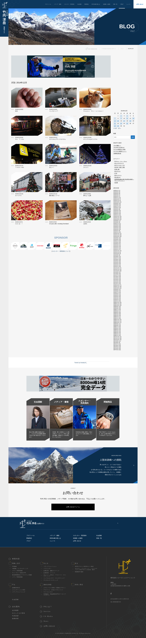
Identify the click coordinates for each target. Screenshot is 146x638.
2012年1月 (116, 266)
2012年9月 (116, 255)
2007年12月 (116, 336)
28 (115, 126)
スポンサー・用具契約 (69, 4)
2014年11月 (116, 217)
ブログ (121, 4)
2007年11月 (116, 338)
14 (115, 121)
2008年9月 (116, 324)
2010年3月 (116, 298)
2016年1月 (116, 197)
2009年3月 (116, 315)
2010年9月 (116, 289)
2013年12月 (116, 233)
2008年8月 (116, 325)
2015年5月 (116, 209)
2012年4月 (116, 262)
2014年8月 (116, 222)
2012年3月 (116, 263)
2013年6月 (116, 242)
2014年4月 (116, 227)
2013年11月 (116, 235)
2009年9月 (116, 306)
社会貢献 (79, 4)
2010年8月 (116, 291)
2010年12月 (116, 285)
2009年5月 (116, 312)
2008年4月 (116, 331)
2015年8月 (116, 205)
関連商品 (86, 4)
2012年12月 (116, 250)
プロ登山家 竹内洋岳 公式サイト (108, 48)
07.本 (115, 173)
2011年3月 (116, 281)
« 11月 (115, 128)
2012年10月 (116, 253)
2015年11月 (116, 200)
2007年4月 (116, 348)
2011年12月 (116, 268)
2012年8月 (116, 256)
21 (115, 123)
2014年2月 (116, 230)
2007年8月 (116, 342)
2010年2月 (116, 299)
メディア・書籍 (57, 4)
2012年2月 (116, 265)
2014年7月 (116, 223)
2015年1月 (116, 215)
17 (124, 121)
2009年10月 (116, 305)
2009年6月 (116, 311)
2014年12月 (116, 216)
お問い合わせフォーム (73, 507)
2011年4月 (116, 279)
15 (118, 121)
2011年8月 (116, 273)
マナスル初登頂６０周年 (119, 149)
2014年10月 (116, 219)
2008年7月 (116, 326)
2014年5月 (116, 226)
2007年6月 (116, 345)
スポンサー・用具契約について (61, 251)
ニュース (128, 4)
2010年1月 (116, 301)
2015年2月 (116, 213)
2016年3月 (116, 194)
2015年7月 (116, 206)
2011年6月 (116, 276)
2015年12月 (116, 199)
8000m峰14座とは (96, 4)
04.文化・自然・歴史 (119, 167)
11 (127, 118)
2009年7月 (116, 309)
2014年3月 (116, 229)
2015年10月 (116, 202)
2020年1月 (116, 190)
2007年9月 (116, 341)
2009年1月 (116, 318)
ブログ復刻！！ (117, 145)
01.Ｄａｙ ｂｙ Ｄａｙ (120, 161)
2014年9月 (116, 220)
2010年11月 (116, 286)
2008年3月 (116, 332)
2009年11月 (116, 303)
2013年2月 (116, 248)
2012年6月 (116, 259)
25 (127, 123)
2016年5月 (116, 192)
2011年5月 (116, 278)
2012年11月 (116, 252)
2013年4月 (116, 245)
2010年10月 (116, 288)
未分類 (116, 182)
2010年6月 (116, 293)
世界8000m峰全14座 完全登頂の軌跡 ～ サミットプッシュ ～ (124, 180)
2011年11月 (116, 269)
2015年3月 (116, 212)
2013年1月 (116, 249)
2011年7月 (116, 275)
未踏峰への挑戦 (106, 4)
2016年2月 (116, 196)
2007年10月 (116, 339)
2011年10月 (116, 270)
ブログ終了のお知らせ (118, 147)
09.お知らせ (117, 177)
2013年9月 (116, 238)
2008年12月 (116, 319)
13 (133, 118)
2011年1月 (116, 283)
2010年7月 (116, 292)
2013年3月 (116, 246)
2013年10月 (116, 236)
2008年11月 (116, 321)
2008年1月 (116, 335)
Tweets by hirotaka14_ (80, 362)
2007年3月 (116, 349)
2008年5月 (116, 329)
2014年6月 (116, 225)
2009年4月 (116, 313)
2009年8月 (116, 308)
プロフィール (48, 4)
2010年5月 (116, 295)
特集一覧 (115, 4)
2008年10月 (116, 322)
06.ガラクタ (117, 171)
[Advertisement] (61, 273)
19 (130, 121)
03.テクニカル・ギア (119, 165)
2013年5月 (116, 243)
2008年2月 (116, 334)
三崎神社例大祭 (117, 153)
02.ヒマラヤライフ (119, 163)
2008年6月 (116, 328)
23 (121, 123)
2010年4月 (116, 296)
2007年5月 (116, 346)
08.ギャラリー (117, 175)
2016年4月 (116, 193)
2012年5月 (116, 260)
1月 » (119, 128)
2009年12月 (116, 302)
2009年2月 (116, 316)
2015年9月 (116, 203)
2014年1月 (116, 232)
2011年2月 (116, 282)
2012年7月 (116, 258)
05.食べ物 (116, 169)
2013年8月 (116, 239)
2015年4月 (116, 210)
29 (118, 126)
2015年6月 (116, 207)
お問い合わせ (139, 4)
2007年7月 (116, 344)
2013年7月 (116, 240)
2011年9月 (116, 272)
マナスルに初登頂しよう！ (120, 151)
